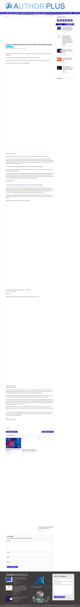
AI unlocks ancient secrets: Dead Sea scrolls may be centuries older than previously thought (12, 431)
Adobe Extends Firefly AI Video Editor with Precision (13, 450)
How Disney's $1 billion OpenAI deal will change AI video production (46, 528)
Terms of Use (56, 605)
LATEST (60, 24)
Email (8, 557)
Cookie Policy (67, 605)
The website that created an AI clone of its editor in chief (67, 59)
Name (8, 552)
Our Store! (43, 13)
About (46, 605)
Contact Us (72, 605)
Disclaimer (61, 605)
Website (8, 561)
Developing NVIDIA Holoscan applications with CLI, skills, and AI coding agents (67, 68)
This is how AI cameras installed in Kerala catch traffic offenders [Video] (29, 450)
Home (10, 13)
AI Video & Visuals (36, 13)
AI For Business (23, 13)
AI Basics (29, 13)
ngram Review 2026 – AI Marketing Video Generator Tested (67, 51)
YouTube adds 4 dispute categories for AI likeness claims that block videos (67, 28)
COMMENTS (69, 24)
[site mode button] (72, 13)
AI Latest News (16, 13)
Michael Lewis (15, 48)
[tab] (60, 24)
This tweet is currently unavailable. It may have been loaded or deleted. (24, 166)
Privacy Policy (50, 605)
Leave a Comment (23, 48)
